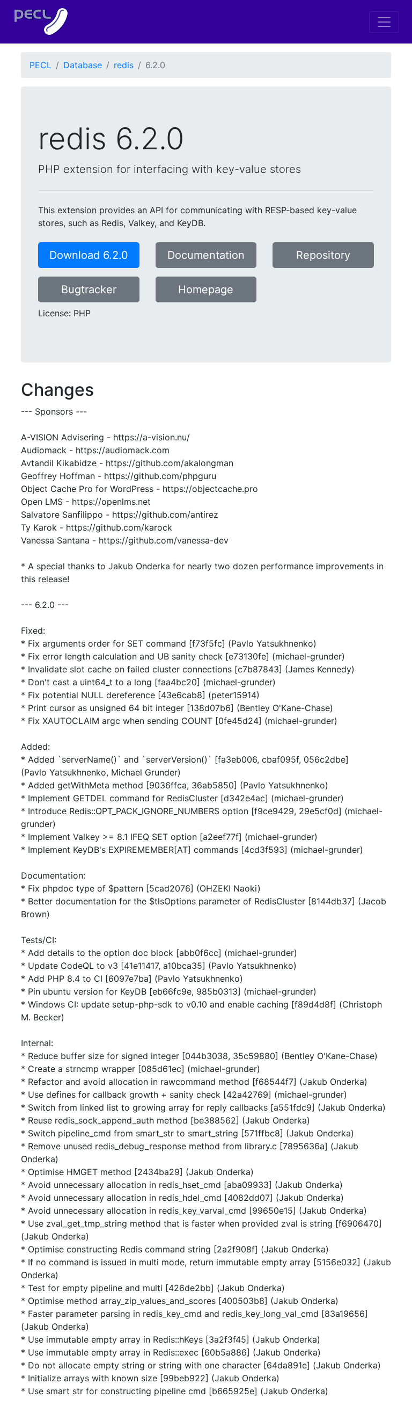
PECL (41, 65)
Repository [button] (323, 255)
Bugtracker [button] (88, 289)
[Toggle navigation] (384, 22)
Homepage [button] (205, 289)
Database (82, 65)
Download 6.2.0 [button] (88, 255)
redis (124, 65)
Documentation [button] (206, 255)
